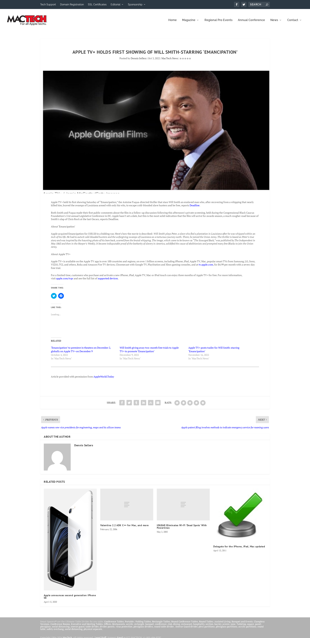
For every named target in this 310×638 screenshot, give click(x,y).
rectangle (139, 624)
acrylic (129, 624)
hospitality (199, 624)
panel (258, 624)
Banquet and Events (242, 621)
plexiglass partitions (226, 626)
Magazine (188, 20)
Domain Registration (72, 4)
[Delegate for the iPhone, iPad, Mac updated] (239, 515)
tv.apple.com (206, 264)
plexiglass (45, 626)
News (274, 20)
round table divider (164, 626)
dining (176, 624)
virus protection (124, 626)
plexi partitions (207, 626)
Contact (292, 20)
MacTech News (169, 58)
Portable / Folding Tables (138, 621)
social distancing (61, 626)
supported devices (107, 278)
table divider (92, 626)
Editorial (115, 4)
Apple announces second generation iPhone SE (70, 596)
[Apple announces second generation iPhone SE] (70, 539)
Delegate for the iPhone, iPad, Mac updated (239, 546)
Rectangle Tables (161, 621)
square (250, 624)
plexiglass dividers (143, 626)
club (170, 624)
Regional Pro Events (218, 20)
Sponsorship (135, 4)
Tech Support (48, 4)
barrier (217, 624)
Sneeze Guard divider (186, 626)
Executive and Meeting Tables (87, 624)
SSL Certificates (97, 4)
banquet (149, 624)
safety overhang (55, 629)
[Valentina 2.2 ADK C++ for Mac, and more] (126, 504)
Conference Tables (114, 621)
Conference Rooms (60, 624)
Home (172, 20)
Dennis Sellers (138, 58)
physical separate (93, 629)
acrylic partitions (247, 626)
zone (233, 624)
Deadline (194, 205)
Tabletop (241, 624)
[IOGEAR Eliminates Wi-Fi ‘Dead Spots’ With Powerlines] (183, 504)
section (209, 624)
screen (225, 624)
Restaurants (118, 624)
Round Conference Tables (184, 621)
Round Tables (206, 621)
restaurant (186, 624)
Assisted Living (222, 621)
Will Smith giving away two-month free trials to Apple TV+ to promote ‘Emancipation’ (149, 349)
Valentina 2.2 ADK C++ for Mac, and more (124, 525)
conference (161, 624)
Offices (107, 624)
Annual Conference (251, 20)
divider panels (107, 626)
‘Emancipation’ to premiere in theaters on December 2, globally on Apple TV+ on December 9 (81, 349)
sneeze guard (77, 626)
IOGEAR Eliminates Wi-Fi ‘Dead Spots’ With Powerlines (182, 526)
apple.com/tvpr (64, 278)
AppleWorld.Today (103, 376)
